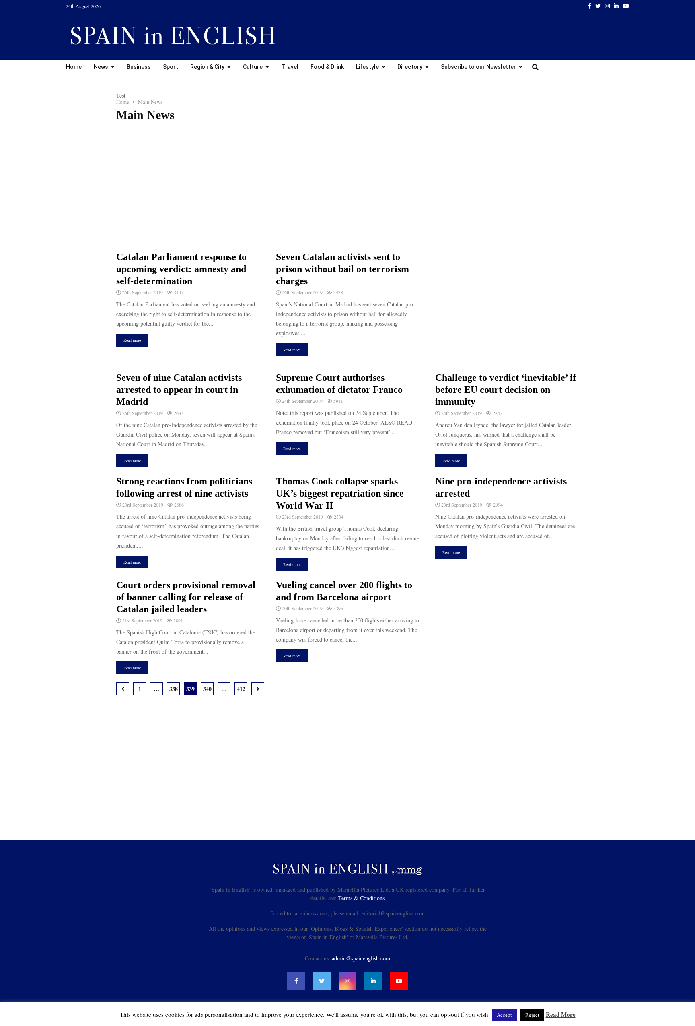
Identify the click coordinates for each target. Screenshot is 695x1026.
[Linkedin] (373, 981)
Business (139, 67)
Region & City (207, 67)
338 (173, 689)
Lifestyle (367, 67)
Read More (561, 1014)
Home (74, 67)
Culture (253, 67)
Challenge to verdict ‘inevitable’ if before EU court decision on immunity (505, 389)
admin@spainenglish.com (361, 958)
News (101, 67)
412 (241, 689)
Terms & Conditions (361, 898)
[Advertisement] (347, 186)
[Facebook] (296, 981)
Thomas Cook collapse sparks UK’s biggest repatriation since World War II (340, 493)
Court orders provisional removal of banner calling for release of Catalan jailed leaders (185, 597)
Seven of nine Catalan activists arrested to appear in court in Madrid (179, 389)
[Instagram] (347, 981)
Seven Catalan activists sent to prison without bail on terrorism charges (342, 269)
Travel (289, 67)
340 (207, 689)
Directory (409, 67)
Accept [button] (504, 1014)
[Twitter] (322, 981)
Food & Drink (327, 67)
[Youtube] (399, 981)
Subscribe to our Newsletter (478, 67)
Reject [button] (532, 1014)
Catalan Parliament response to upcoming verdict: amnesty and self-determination (181, 269)
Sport (170, 67)
